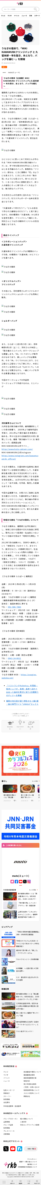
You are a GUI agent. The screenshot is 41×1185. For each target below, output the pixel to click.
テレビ (3, 16)
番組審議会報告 (29, 1075)
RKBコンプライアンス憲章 (29, 1125)
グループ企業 (8, 1125)
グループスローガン (10, 1119)
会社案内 (6, 1102)
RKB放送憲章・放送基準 (12, 1106)
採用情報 (6, 1099)
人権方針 (23, 1122)
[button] (4, 1182)
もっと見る (35, 781)
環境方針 (27, 1081)
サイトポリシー (32, 1159)
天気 (30, 16)
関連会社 (27, 1096)
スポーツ (37, 16)
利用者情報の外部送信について (27, 1167)
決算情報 (6, 1134)
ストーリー (7, 1096)
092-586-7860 (14, 607)
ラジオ (10, 16)
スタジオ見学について (32, 1093)
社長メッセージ (9, 1090)
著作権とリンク (32, 1164)
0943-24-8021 (14, 658)
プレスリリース (8, 1131)
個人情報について (26, 1119)
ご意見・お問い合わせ (32, 1087)
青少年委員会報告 (30, 1084)
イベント (16, 16)
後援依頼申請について (32, 1090)
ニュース (24, 16)
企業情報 (6, 1122)
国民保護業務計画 (30, 1078)
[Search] (35, 9)
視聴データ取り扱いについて (28, 1162)
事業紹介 (6, 1093)
